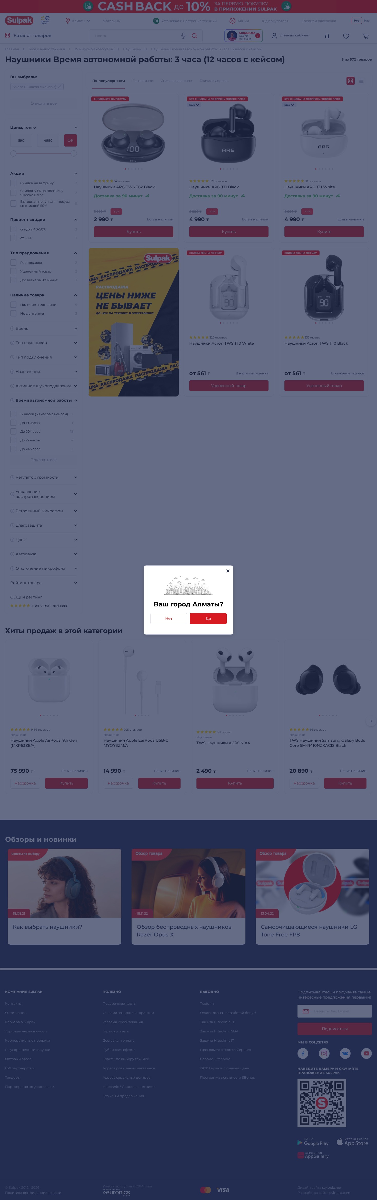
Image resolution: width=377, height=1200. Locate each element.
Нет (168, 618)
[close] (228, 571)
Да (208, 618)
